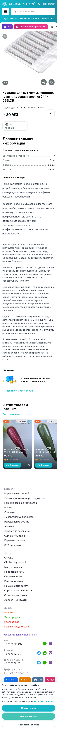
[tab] (9, 370)
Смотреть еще (11, 414)
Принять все (28, 708)
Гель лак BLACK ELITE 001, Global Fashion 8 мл (17, 450)
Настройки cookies (28, 724)
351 (40, 679)
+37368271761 (48, 4)
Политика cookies (43, 701)
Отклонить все (28, 716)
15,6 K (13, 679)
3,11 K (26, 679)
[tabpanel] (28, 384)
